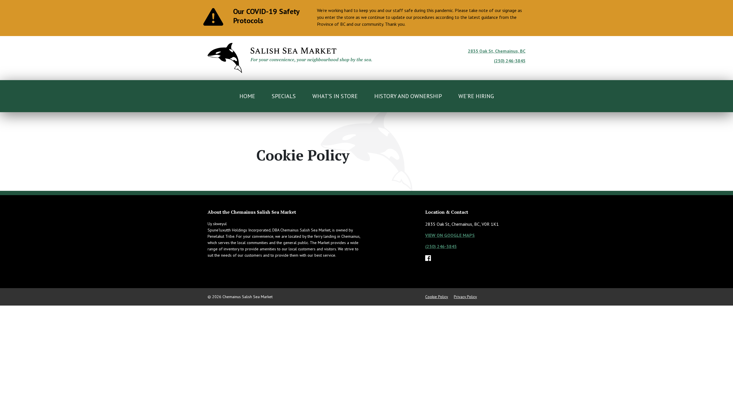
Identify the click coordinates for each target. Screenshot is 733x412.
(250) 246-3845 (509, 61)
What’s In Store (335, 96)
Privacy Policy (465, 296)
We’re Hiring (476, 96)
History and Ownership (408, 96)
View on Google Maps (450, 235)
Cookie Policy (436, 296)
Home (247, 96)
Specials (284, 96)
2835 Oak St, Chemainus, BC (496, 51)
